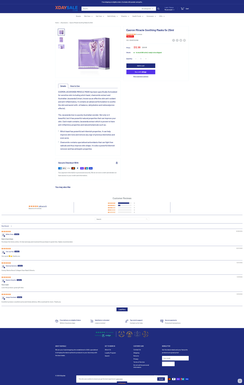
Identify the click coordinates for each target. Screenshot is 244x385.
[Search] (158, 9)
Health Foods (136, 16)
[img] (6, 231)
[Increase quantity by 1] (146, 59)
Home (57, 22)
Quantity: (129, 59)
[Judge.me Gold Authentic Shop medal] (121, 334)
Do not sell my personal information (141, 366)
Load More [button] (122, 309)
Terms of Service (139, 362)
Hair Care (99, 16)
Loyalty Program (110, 353)
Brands (78, 16)
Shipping (136, 353)
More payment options (140, 76)
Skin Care (87, 16)
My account (169, 10)
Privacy (135, 359)
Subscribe (168, 364)
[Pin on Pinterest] (177, 40)
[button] (131, 34)
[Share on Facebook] (173, 40)
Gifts (161, 16)
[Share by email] (184, 40)
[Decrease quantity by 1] (136, 59)
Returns (136, 356)
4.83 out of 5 (43, 206)
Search (107, 356)
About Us (108, 349)
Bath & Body (111, 16)
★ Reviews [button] (122, 383)
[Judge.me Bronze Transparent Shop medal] (145, 334)
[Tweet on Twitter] (180, 40)
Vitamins (124, 16)
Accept (161, 379)
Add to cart (140, 66)
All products (64, 22)
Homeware (150, 16)
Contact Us (137, 349)
